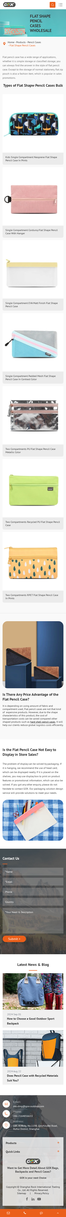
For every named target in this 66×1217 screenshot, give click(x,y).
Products (21, 42)
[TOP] (58, 1213)
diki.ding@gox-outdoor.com (28, 1106)
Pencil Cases (34, 42)
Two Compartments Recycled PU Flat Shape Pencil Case (32, 523)
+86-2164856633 (23, 1116)
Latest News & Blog (33, 964)
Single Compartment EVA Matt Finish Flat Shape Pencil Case (31, 304)
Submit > (14, 939)
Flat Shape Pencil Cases (22, 45)
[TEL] (24, 1213)
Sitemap (21, 1193)
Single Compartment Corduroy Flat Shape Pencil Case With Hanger (31, 231)
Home (11, 42)
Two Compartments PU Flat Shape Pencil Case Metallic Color (30, 450)
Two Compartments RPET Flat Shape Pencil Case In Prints (31, 596)
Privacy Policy (41, 1193)
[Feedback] (41, 1213)
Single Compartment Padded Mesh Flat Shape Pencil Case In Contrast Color (30, 377)
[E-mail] (8, 1213)
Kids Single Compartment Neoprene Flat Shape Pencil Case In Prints (31, 158)
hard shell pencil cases (42, 721)
